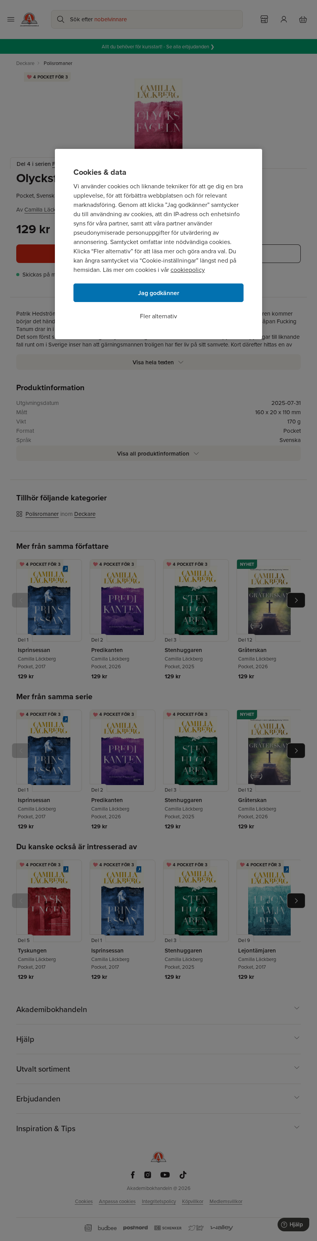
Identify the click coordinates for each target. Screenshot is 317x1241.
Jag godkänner (158, 292)
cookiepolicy (187, 269)
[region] (158, 244)
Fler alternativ (158, 316)
